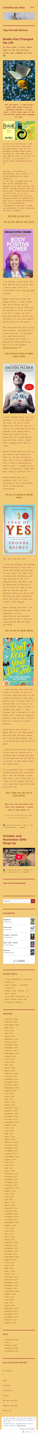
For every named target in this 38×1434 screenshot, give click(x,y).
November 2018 (11, 1116)
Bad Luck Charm (11, 943)
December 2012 (11, 1314)
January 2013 (11, 1311)
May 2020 (9, 1065)
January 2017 (11, 1177)
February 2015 (11, 1243)
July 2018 (9, 1128)
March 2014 (10, 1274)
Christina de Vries (14, 7)
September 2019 (12, 1088)
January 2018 (11, 1145)
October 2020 (11, 1051)
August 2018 (10, 1125)
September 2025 (12, 1025)
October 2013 (11, 1288)
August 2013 (10, 1294)
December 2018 (11, 1114)
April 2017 (10, 1171)
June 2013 (9, 1300)
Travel (6, 1396)
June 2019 (9, 1096)
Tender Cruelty (11, 935)
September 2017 (12, 1157)
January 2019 (11, 1111)
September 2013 (12, 1291)
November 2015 (11, 1217)
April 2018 (10, 1137)
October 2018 (11, 1119)
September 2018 (12, 1122)
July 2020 (9, 1059)
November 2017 (11, 1151)
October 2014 (11, 1254)
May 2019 (9, 1099)
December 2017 (11, 1148)
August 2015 (10, 1225)
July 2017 (9, 1162)
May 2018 (9, 1134)
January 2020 (11, 1076)
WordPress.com (11, 1351)
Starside (8, 927)
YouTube (6, 1386)
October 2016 (11, 1185)
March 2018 (10, 1139)
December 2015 (11, 1214)
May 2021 (9, 1033)
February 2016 (11, 1208)
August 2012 (10, 1323)
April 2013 (10, 1306)
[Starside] (32, 929)
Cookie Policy (21, 1425)
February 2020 (11, 1074)
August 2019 (10, 1091)
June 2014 (9, 1265)
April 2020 (10, 1068)
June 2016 (9, 1197)
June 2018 (9, 1131)
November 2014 (11, 1251)
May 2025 (9, 1028)
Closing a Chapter (13, 1002)
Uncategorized (10, 827)
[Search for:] (17, 901)
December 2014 (11, 1248)
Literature (8, 1391)
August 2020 (10, 1056)
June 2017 (9, 1165)
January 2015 (11, 1245)
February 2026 (11, 1019)
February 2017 (11, 1174)
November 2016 (11, 1182)
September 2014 (12, 1257)
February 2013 (11, 1308)
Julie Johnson (9, 945)
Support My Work (10, 1406)
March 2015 (10, 1240)
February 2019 (11, 1108)
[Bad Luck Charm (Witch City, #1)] (32, 944)
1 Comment (21, 827)
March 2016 (10, 1205)
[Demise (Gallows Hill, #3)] (32, 952)
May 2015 (9, 1234)
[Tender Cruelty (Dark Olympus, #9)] (32, 937)
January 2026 (11, 1022)
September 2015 (12, 1222)
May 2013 (9, 1303)
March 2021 (10, 1036)
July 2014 (9, 1263)
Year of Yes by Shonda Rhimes (19, 630)
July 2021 (9, 1031)
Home (5, 1381)
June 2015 (9, 1231)
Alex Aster (8, 929)
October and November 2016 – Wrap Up (15, 839)
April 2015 (10, 1237)
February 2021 (11, 1039)
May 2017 (9, 1168)
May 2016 (9, 1200)
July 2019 (9, 1094)
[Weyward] (32, 921)
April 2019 (10, 1102)
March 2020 (10, 1071)
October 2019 (11, 1085)
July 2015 (9, 1228)
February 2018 (11, 1142)
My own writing (10, 1401)
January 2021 (11, 1042)
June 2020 (9, 1062)
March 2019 (10, 1105)
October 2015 (11, 1220)
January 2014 (11, 1280)
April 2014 (10, 1271)
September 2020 (12, 1053)
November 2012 (11, 1317)
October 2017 (11, 1154)
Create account (12, 1340)
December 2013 (11, 1283)
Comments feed (11, 1348)
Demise (7, 950)
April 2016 (10, 1202)
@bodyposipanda (10, 348)
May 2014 (9, 1268)
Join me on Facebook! (14, 883)
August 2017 (10, 1159)
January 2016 (11, 1211)
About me (7, 1411)
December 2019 (11, 1079)
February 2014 (11, 1277)
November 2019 (11, 1082)
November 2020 (11, 1048)
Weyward (7, 920)
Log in (8, 1342)
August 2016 (10, 1191)
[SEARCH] (33, 901)
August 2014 (10, 1260)
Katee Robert (9, 937)
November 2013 (11, 1285)
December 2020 (11, 1045)
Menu (32, 7)
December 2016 (11, 1180)
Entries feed (11, 1345)
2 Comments (25, 872)
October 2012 (11, 1320)
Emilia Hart (8, 922)
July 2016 (9, 1194)
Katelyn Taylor (9, 952)
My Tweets (7, 1371)
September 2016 (12, 1188)
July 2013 (9, 1297)
